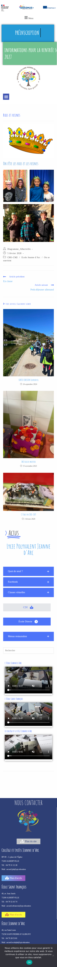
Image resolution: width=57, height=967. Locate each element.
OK (29, 962)
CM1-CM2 (12, 257)
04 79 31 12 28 (11, 865)
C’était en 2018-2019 (28, 514)
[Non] (53, 955)
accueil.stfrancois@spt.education (18, 906)
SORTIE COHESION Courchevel (29, 380)
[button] (28, 18)
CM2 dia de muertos (28, 461)
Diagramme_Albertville (19, 249)
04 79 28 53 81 (11, 938)
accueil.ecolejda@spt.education (18, 942)
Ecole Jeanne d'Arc (31, 257)
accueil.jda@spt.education (16, 869)
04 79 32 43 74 (11, 902)
